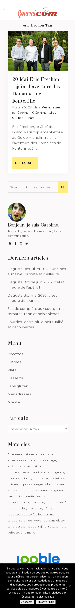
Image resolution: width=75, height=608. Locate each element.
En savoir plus (45, 601)
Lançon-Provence (32, 496)
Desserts (15, 378)
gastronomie (43, 490)
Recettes (15, 354)
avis (23, 466)
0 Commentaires (44, 112)
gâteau (59, 490)
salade (12, 520)
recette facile (31, 514)
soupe (32, 526)
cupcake (26, 484)
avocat (32, 466)
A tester (14, 402)
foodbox (25, 490)
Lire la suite (25, 162)
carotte (37, 472)
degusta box (43, 484)
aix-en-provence (20, 460)
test (51, 526)
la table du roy (18, 502)
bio (41, 466)
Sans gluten (18, 386)
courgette (40, 478)
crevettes (57, 478)
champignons (54, 472)
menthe (51, 502)
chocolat (14, 478)
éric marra (28, 532)
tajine (42, 526)
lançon (13, 496)
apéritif (13, 466)
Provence (35, 508)
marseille (37, 502)
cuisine (13, 484)
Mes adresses (50, 107)
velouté (13, 532)
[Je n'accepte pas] (70, 586)
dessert (60, 484)
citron (26, 478)
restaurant (50, 514)
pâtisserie (51, 508)
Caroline (23, 112)
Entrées (14, 362)
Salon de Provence (33, 520)
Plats (12, 370)
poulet (21, 508)
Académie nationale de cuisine (31, 454)
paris (11, 508)
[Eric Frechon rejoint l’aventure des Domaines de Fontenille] (38, 51)
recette (13, 514)
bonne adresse (19, 472)
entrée (13, 490)
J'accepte (26, 601)
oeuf (62, 502)
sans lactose (17, 526)
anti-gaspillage (45, 460)
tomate (61, 526)
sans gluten (57, 520)
